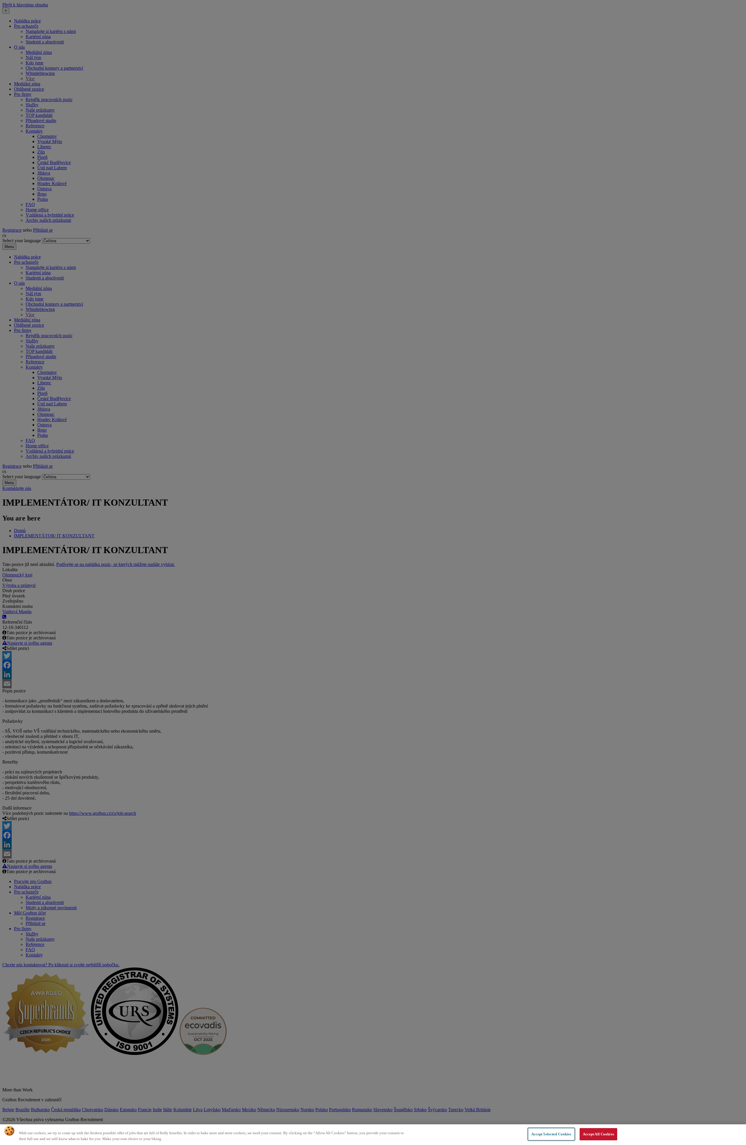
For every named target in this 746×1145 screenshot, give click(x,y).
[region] (373, 1134)
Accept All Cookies (598, 1134)
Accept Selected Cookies (551, 1134)
